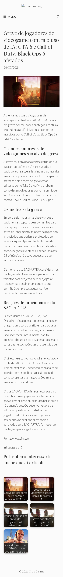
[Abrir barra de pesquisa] (58, 16)
